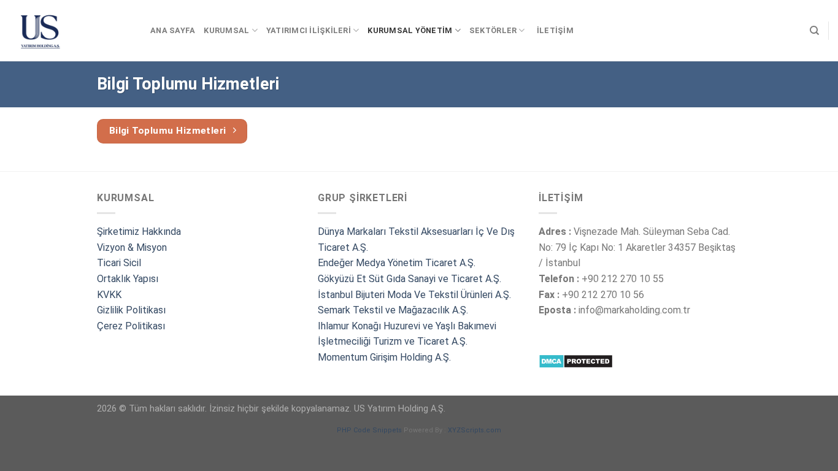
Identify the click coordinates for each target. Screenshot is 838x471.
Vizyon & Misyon (132, 247)
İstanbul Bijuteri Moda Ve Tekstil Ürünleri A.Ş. (414, 295)
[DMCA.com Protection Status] (576, 360)
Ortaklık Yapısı (127, 279)
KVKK (109, 295)
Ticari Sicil (119, 263)
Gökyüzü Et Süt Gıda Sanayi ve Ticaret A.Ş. (409, 279)
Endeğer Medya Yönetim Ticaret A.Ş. (396, 263)
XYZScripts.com (474, 430)
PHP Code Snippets (369, 430)
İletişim (555, 30)
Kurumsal (226, 30)
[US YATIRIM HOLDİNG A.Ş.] (70, 30)
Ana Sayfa (172, 30)
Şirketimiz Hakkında (139, 231)
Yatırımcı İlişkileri (308, 30)
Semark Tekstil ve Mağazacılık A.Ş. (393, 310)
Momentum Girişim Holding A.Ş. (385, 357)
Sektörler (493, 30)
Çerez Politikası (131, 326)
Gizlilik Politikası (131, 310)
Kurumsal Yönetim (409, 30)
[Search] (814, 30)
